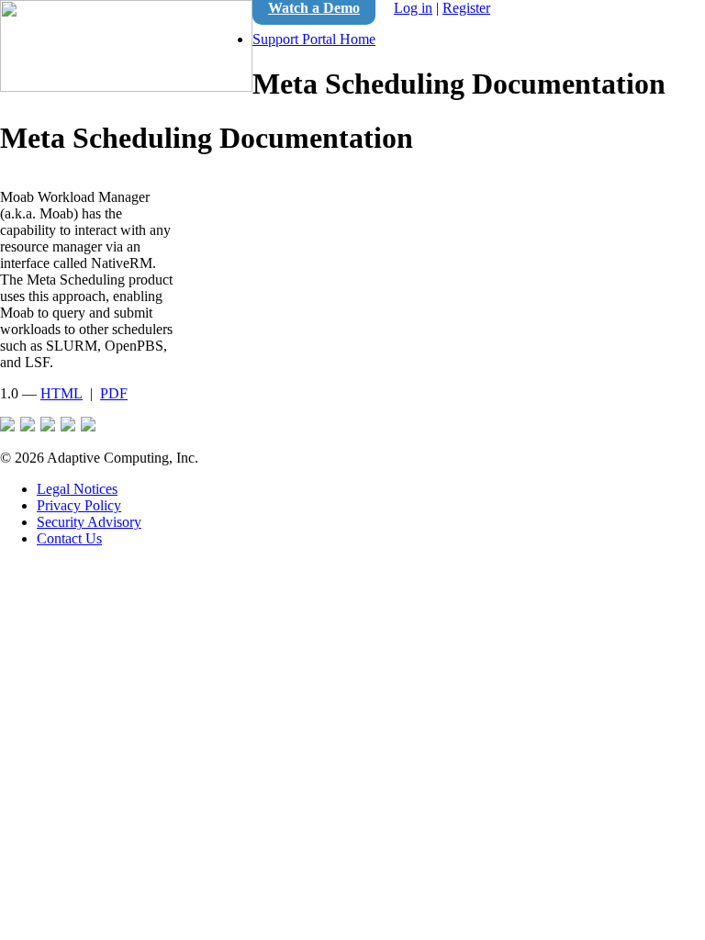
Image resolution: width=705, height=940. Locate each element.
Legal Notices (77, 489)
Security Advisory (89, 522)
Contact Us (69, 538)
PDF (114, 393)
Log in (413, 8)
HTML (61, 393)
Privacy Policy (79, 505)
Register (466, 8)
